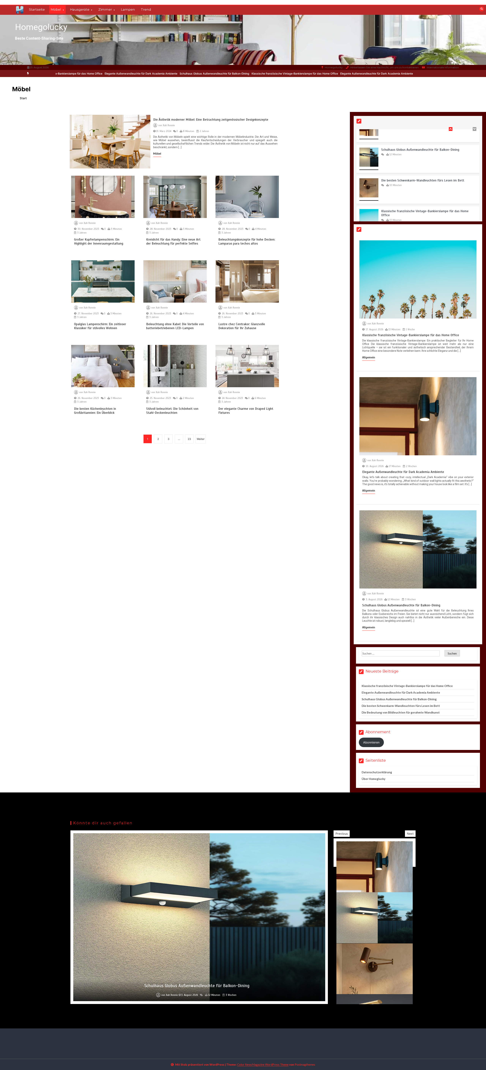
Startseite (37, 9)
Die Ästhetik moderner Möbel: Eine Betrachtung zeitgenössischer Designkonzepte (210, 120)
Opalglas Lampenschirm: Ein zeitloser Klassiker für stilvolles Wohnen (100, 326)
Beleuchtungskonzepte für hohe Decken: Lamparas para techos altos (246, 241)
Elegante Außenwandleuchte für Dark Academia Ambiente (280, 73)
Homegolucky (41, 27)
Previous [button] (341, 834)
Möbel (56, 9)
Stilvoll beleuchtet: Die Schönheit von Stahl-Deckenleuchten (172, 411)
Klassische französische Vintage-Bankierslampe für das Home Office (198, 73)
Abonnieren (371, 742)
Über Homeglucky (373, 778)
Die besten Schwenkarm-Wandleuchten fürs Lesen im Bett (422, 134)
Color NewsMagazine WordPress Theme (263, 1064)
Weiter (200, 439)
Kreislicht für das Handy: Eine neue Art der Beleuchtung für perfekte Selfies (173, 241)
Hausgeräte (79, 9)
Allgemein (368, 357)
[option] (198, 74)
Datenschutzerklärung (377, 772)
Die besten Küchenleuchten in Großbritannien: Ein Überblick (95, 411)
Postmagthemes (305, 1064)
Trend (146, 9)
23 (189, 439)
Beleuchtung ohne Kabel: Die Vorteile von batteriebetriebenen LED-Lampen (175, 326)
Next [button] (410, 834)
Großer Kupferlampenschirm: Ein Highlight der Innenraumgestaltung (98, 241)
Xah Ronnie (169, 125)
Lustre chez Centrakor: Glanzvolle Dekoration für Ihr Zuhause (241, 326)
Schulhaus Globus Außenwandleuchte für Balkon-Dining (118, 73)
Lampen (128, 9)
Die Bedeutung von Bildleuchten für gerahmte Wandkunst (401, 712)
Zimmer (105, 9)
